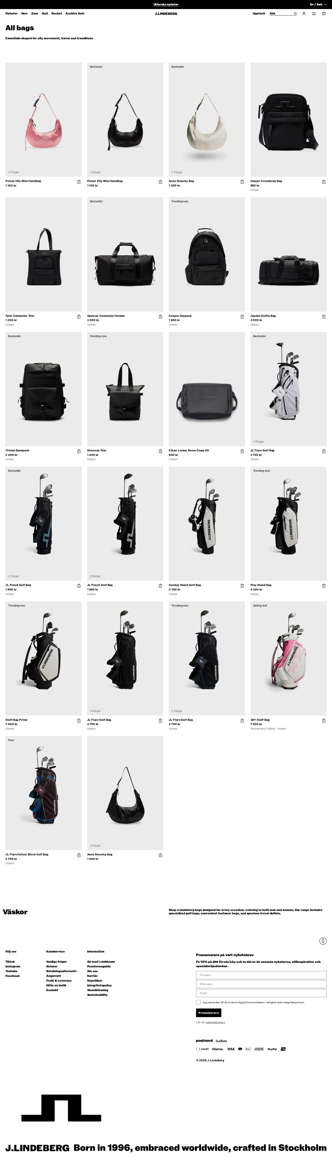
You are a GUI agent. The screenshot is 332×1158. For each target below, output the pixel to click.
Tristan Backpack (17, 450)
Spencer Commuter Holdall (106, 316)
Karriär (92, 976)
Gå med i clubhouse (101, 961)
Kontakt (52, 990)
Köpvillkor (94, 980)
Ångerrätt (53, 976)
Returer (52, 966)
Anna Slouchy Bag (181, 181)
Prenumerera (209, 1013)
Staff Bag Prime (16, 720)
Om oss (92, 971)
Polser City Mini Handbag (23, 181)
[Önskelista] (314, 13)
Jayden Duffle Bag (263, 316)
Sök (272, 14)
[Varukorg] (324, 13)
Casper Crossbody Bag (266, 181)
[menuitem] (11, 13)
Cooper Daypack (180, 316)
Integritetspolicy (99, 985)
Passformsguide (99, 966)
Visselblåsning (97, 990)
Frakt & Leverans (58, 980)
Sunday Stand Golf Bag (185, 585)
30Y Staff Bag (260, 720)
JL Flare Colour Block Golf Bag (26, 854)
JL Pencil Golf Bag (18, 585)
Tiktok (10, 961)
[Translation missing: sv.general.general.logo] (166, 13)
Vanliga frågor (56, 961)
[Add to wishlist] (77, 67)
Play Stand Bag (260, 585)
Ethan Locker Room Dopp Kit (189, 450)
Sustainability (97, 995)
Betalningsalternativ (61, 971)
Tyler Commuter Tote (19, 316)
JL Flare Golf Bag (262, 450)
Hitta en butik (56, 985)
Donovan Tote (96, 450)
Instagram (12, 966)
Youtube (11, 971)
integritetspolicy (215, 1022)
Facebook (12, 976)
